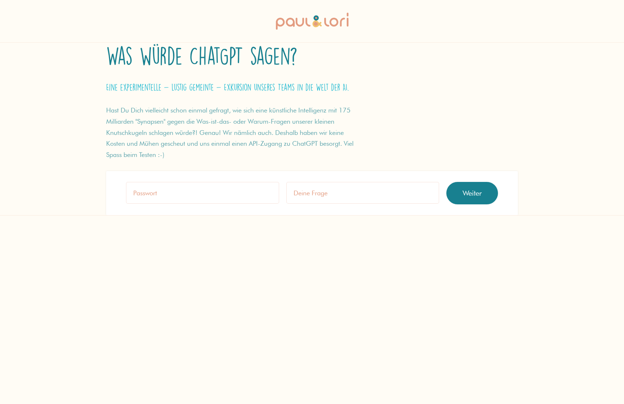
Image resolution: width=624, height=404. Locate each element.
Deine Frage (311, 193)
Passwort (145, 193)
